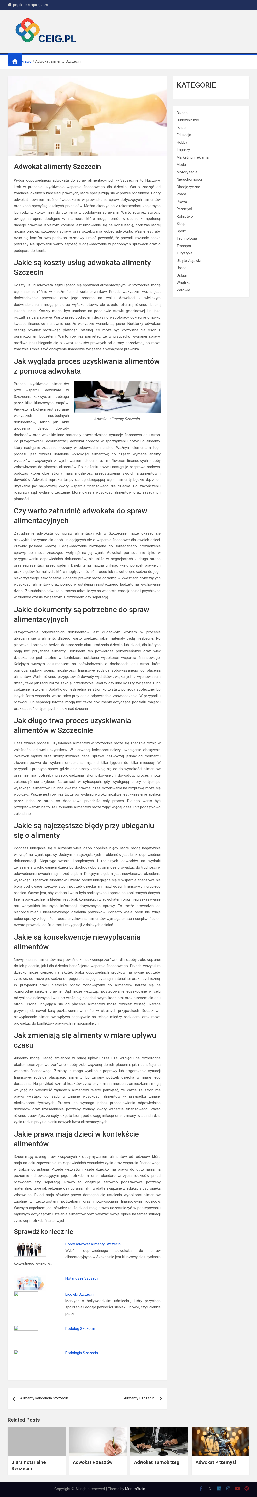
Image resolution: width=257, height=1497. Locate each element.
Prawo (182, 201)
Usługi (182, 275)
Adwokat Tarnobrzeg (156, 1462)
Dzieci (181, 127)
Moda (181, 164)
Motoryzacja (187, 172)
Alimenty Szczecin (139, 1398)
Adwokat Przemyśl (216, 1462)
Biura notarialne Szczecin (28, 1465)
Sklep (181, 223)
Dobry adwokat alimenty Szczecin (93, 1244)
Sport (181, 231)
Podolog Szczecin (80, 1328)
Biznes (182, 113)
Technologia (187, 238)
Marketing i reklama (193, 157)
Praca (181, 194)
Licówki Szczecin (79, 1294)
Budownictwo (188, 120)
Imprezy (183, 149)
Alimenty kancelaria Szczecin (44, 1398)
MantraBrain (135, 1489)
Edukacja (184, 135)
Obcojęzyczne (188, 187)
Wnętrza (183, 282)
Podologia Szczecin (81, 1353)
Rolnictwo (185, 216)
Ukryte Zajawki (189, 260)
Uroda (181, 268)
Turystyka (184, 253)
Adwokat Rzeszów (92, 1462)
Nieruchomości (189, 179)
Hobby (182, 142)
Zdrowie (183, 290)
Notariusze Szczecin (82, 1278)
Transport (185, 246)
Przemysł (184, 209)
